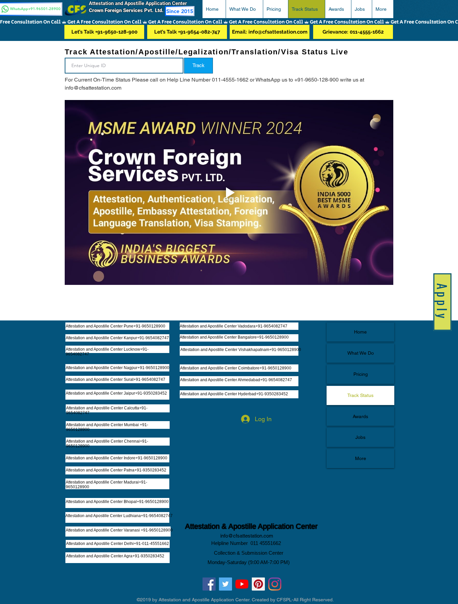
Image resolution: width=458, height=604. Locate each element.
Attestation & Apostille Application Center (251, 526)
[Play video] (229, 192)
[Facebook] (209, 584)
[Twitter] (225, 584)
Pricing (360, 374)
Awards (360, 416)
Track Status (360, 395)
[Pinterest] (258, 584)
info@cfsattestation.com (246, 536)
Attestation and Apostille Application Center (140, 3)
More (360, 458)
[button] (244, 9)
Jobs (360, 437)
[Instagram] (274, 584)
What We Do (360, 353)
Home (360, 332)
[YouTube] (241, 584)
